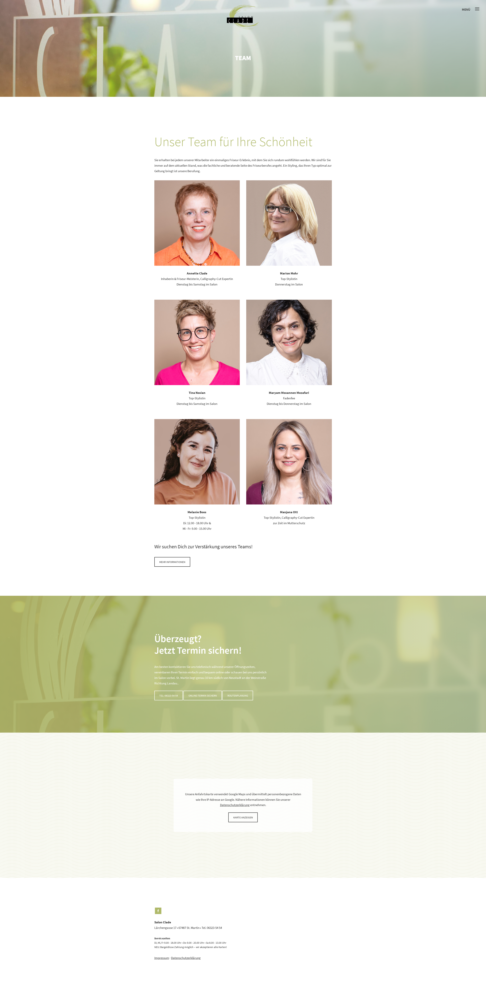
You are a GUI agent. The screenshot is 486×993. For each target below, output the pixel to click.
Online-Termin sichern (203, 695)
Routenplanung (237, 695)
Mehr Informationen (172, 562)
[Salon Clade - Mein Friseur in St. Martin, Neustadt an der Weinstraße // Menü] (477, 8)
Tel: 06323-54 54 (168, 695)
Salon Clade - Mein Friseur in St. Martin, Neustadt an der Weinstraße (243, 17)
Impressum (161, 958)
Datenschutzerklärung (235, 805)
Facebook (158, 911)
